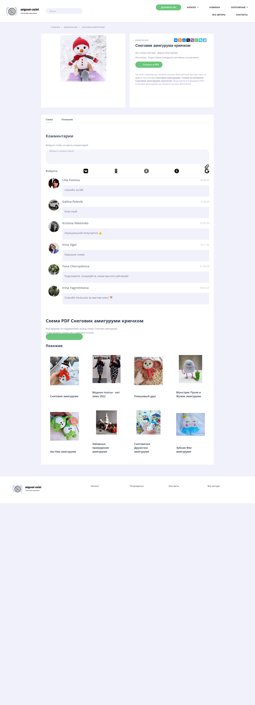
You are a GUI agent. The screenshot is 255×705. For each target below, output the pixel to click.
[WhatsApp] (196, 40)
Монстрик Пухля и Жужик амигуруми (188, 394)
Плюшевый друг (145, 396)
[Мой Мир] (184, 40)
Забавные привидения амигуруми (100, 447)
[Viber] (192, 40)
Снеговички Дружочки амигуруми (142, 447)
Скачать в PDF (151, 64)
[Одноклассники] (180, 40)
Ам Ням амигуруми (63, 451)
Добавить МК (168, 7)
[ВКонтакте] (176, 40)
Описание (67, 119)
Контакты (242, 14)
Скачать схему (64, 336)
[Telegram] (204, 40)
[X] (188, 40)
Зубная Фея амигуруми (184, 449)
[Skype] (200, 40)
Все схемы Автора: (145, 52)
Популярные (238, 7)
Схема (49, 119)
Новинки (214, 7)
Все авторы (218, 14)
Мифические (142, 40)
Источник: (141, 57)
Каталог (191, 7)
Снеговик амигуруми (64, 396)
